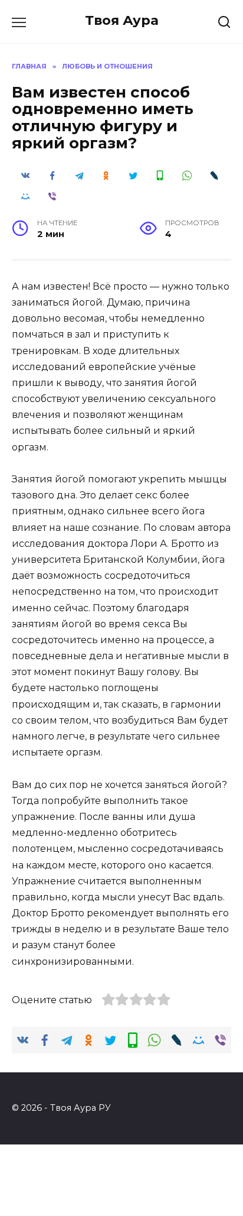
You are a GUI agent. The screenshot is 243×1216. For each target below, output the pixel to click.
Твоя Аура (122, 20)
